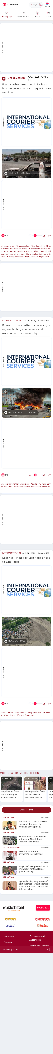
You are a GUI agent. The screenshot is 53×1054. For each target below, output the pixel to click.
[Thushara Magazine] (10, 925)
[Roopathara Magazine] (42, 919)
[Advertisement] (26, 47)
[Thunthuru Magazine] (42, 925)
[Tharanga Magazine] (10, 919)
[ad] (28, 122)
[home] (12, 4)
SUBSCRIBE (43, 908)
